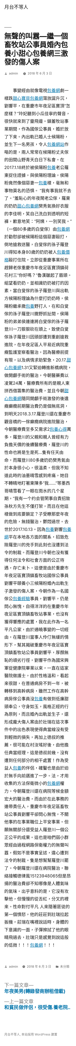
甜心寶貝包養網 (28, 98)
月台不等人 (16, 7)
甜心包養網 (28, 205)
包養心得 (58, 429)
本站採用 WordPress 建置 (39, 1034)
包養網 (53, 90)
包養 (51, 167)
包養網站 (55, 144)
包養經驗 (21, 598)
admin (13, 73)
